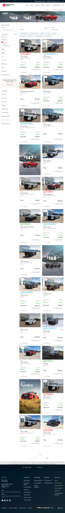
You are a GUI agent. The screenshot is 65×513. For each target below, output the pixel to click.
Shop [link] (47, 9)
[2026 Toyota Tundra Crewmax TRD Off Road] (52, 115)
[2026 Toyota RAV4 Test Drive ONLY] (52, 320)
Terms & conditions (13, 508)
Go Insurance (47, 480)
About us (48, 5)
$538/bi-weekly (59, 103)
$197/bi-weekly (36, 340)
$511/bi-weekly (36, 203)
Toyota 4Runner (27, 487)
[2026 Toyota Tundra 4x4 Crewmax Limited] (30, 353)
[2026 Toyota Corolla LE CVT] (30, 320)
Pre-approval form (38, 480)
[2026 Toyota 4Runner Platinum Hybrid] (52, 151)
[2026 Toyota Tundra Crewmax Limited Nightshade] (52, 216)
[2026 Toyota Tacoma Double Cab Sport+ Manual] (52, 422)
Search (3, 27)
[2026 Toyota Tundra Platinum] (30, 284)
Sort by (52, 27)
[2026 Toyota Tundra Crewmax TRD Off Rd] (52, 46)
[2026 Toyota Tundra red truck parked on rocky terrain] (30, 396)
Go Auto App (58, 488)
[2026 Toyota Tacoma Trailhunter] (52, 284)
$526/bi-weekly (59, 171)
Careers (56, 490)
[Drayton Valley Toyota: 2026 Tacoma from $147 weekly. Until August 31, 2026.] (30, 159)
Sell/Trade (37, 5)
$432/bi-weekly (59, 69)
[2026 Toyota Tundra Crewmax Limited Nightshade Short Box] (30, 115)
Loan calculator (37, 483)
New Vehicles (27, 480)
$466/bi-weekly (59, 203)
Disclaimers (4, 508)
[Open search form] (62, 5)
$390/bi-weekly (59, 443)
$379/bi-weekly (36, 272)
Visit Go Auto (58, 483)
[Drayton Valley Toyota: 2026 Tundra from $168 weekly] (52, 260)
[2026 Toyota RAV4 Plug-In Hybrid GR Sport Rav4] (30, 82)
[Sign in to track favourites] (39, 40)
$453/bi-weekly (36, 103)
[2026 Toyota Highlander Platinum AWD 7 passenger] (52, 183)
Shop (27, 5)
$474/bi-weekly (59, 409)
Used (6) (5, 44)
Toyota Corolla (27, 492)
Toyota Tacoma (27, 497)
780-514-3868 (5, 481)
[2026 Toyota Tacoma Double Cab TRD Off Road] (30, 252)
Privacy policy (22, 508)
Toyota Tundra (27, 500)
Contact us (4, 477)
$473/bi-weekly (59, 239)
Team (56, 480)
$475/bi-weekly (36, 139)
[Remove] (5, 36)
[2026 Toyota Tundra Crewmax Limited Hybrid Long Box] (30, 183)
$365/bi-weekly (59, 340)
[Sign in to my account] (62, 1)
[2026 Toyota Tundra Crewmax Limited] (52, 386)
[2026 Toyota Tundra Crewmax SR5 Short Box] (30, 46)
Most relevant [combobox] (55, 29)
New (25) (5, 42)
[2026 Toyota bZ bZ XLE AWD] (52, 353)
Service (31, 5)
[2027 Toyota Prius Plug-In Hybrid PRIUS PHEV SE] (30, 216)
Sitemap (30, 508)
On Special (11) (6, 45)
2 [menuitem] (42, 454)
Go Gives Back (58, 485)
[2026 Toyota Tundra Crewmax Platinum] (52, 82)
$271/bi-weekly (36, 239)
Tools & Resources (56, 5)
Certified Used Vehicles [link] (58, 9)
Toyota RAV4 (27, 494)
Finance (43, 5)
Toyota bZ (26, 489)
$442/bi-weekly (59, 139)
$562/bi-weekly (59, 308)
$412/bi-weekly (36, 69)
